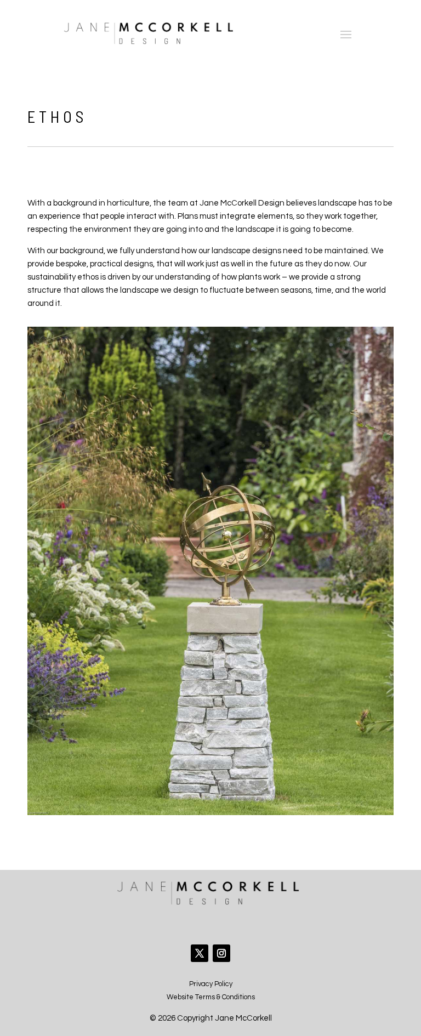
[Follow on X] (199, 953)
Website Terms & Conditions (211, 997)
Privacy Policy (210, 984)
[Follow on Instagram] (221, 953)
